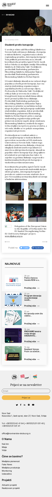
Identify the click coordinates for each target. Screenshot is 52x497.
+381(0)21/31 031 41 (11, 426)
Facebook (39, 248)
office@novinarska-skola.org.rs (16, 433)
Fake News (7, 464)
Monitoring (7, 471)
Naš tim (5, 444)
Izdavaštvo (7, 474)
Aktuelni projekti (9, 485)
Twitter (26, 248)
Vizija (4, 450)
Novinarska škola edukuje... (8, 241)
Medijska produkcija (11, 467)
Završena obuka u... (44, 241)
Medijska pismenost (11, 461)
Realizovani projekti (11, 488)
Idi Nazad (10, 15)
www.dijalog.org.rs (13, 236)
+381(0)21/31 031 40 (34, 423)
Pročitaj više (30, 288)
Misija (4, 447)
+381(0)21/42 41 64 (15, 423)
